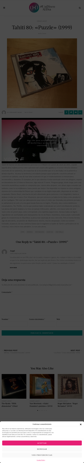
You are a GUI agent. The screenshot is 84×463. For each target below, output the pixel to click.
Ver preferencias (42, 455)
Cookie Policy (41, 460)
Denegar (42, 449)
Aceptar (42, 443)
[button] (81, 424)
